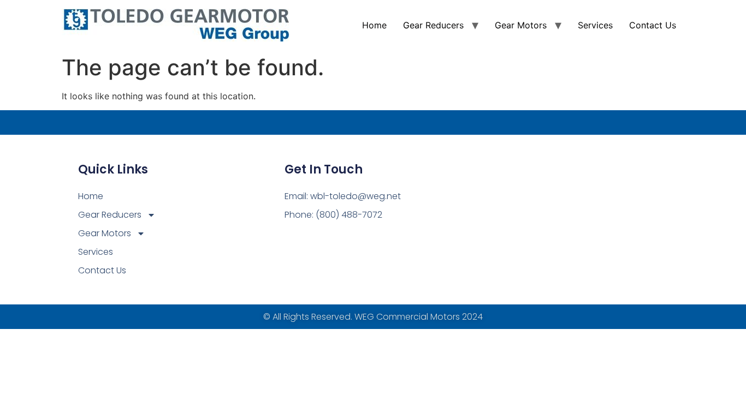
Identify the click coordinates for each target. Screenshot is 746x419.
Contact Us (652, 25)
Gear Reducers (433, 25)
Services (595, 25)
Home (374, 25)
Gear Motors (521, 25)
